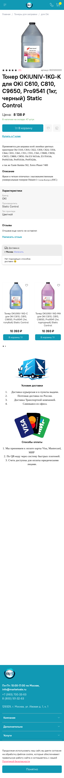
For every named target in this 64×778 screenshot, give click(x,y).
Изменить (19, 251)
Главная (6, 14)
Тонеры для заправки (25, 14)
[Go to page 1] (3, 346)
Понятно (32, 769)
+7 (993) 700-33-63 (14, 694)
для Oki (45, 14)
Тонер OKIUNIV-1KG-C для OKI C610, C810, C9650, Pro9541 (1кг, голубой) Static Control (16, 318)
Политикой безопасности (16, 761)
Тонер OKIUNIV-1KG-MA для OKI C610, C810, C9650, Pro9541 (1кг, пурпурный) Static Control (48, 319)
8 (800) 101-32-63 (13, 698)
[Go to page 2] (5, 346)
